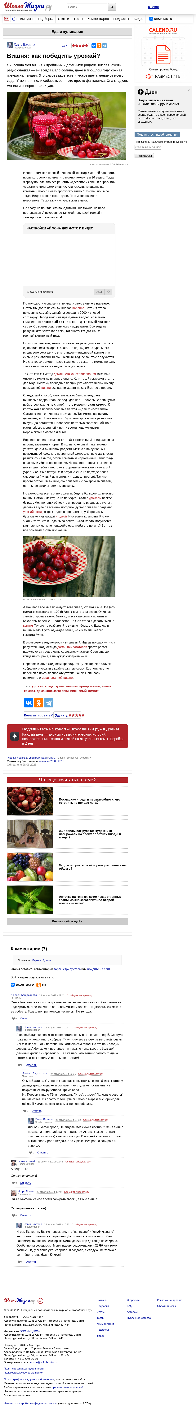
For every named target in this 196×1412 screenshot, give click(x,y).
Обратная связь (167, 1305)
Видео (138, 19)
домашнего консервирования (75, 374)
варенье (78, 308)
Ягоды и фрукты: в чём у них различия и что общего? (93, 867)
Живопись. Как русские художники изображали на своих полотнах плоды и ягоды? (90, 834)
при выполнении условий (67, 1387)
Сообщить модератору (79, 995)
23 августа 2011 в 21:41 (52, 995)
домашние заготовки (53, 690)
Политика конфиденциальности (24, 1368)
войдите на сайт (98, 969)
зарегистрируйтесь (67, 969)
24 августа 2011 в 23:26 (63, 1074)
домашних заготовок (72, 647)
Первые (36, 960)
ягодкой (61, 516)
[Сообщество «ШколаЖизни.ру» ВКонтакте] (160, 19)
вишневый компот (84, 690)
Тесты (78, 19)
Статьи (63, 19)
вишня (106, 686)
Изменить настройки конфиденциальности (30, 1403)
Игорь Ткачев (26, 1191)
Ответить (25, 1018)
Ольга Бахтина (33, 1027)
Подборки (46, 19)
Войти (154, 6)
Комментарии (98, 19)
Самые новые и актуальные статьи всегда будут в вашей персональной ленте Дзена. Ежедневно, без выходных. (162, 116)
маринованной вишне (57, 677)
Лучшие (47, 960)
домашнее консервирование (78, 686)
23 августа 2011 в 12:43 (51, 1161)
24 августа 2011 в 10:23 (57, 1224)
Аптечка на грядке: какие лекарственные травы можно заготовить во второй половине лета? (90, 900)
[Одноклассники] (99, 45)
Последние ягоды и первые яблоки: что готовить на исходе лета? (89, 801)
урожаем (95, 498)
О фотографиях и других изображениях (29, 1379)
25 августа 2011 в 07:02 (68, 1120)
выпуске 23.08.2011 (51, 761)
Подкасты (121, 19)
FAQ (129, 1305)
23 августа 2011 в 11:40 (49, 1192)
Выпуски (26, 19)
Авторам (132, 1311)
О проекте (133, 1299)
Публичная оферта (139, 1317)
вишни (46, 387)
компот (28, 625)
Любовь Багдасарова (24, 994)
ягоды (49, 686)
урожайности (32, 511)
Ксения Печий (26, 1161)
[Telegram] (104, 45)
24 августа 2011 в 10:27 (57, 1027)
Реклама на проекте (169, 1299)
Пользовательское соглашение (23, 1372)
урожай (37, 686)
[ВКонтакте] (93, 45)
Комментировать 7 (37, 715)
